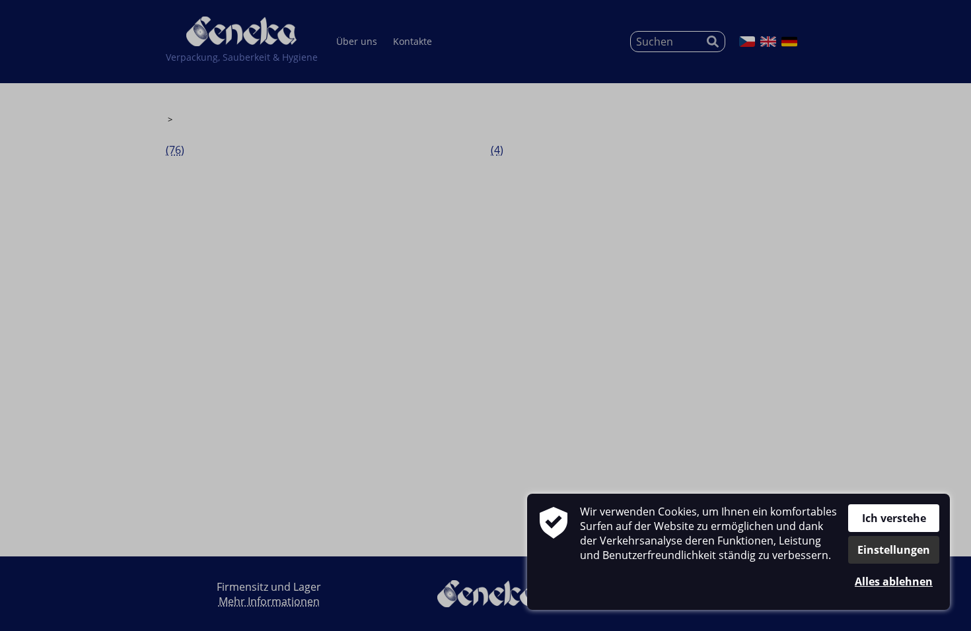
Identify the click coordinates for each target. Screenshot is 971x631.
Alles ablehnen (894, 581)
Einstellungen (893, 550)
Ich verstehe (894, 518)
